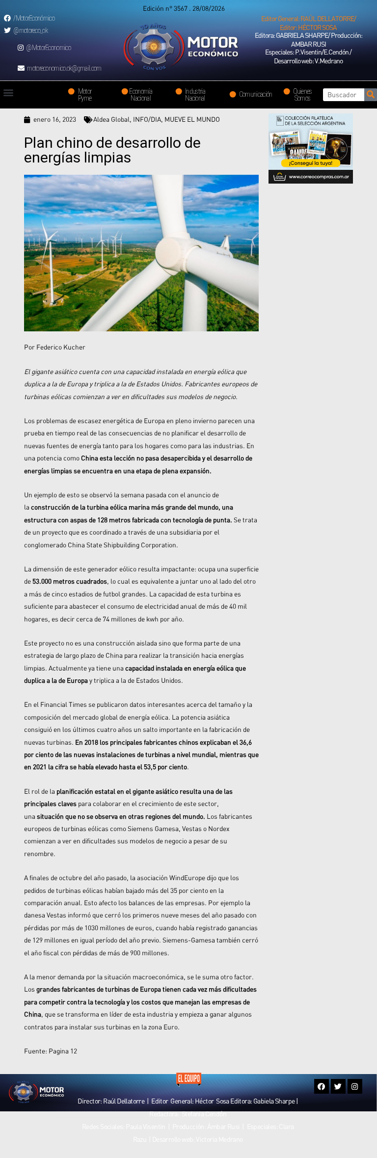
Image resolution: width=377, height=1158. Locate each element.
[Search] (370, 94)
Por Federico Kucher (54, 347)
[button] (308, 23)
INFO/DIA (147, 119)
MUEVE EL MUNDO (192, 119)
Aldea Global (111, 119)
